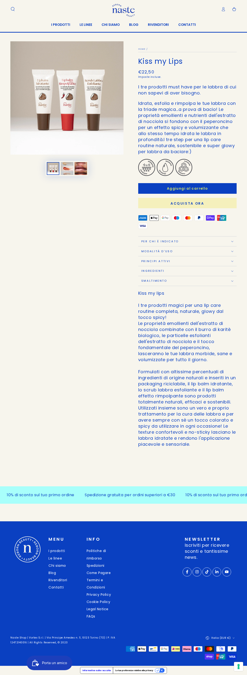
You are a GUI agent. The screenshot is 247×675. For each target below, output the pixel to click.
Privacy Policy (99, 594)
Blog (52, 572)
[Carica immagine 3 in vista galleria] (81, 168)
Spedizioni (95, 565)
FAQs (91, 616)
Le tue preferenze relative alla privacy (134, 670)
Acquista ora (187, 203)
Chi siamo (57, 565)
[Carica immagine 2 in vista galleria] (67, 168)
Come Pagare (99, 572)
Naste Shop (18, 637)
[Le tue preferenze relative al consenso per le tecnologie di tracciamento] (238, 666)
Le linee (55, 558)
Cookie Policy (98, 601)
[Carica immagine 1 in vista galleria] (53, 168)
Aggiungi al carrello (187, 188)
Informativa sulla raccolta (96, 670)
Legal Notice (98, 609)
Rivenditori (57, 580)
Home (142, 49)
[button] (12, 9)
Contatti (56, 587)
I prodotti (56, 550)
